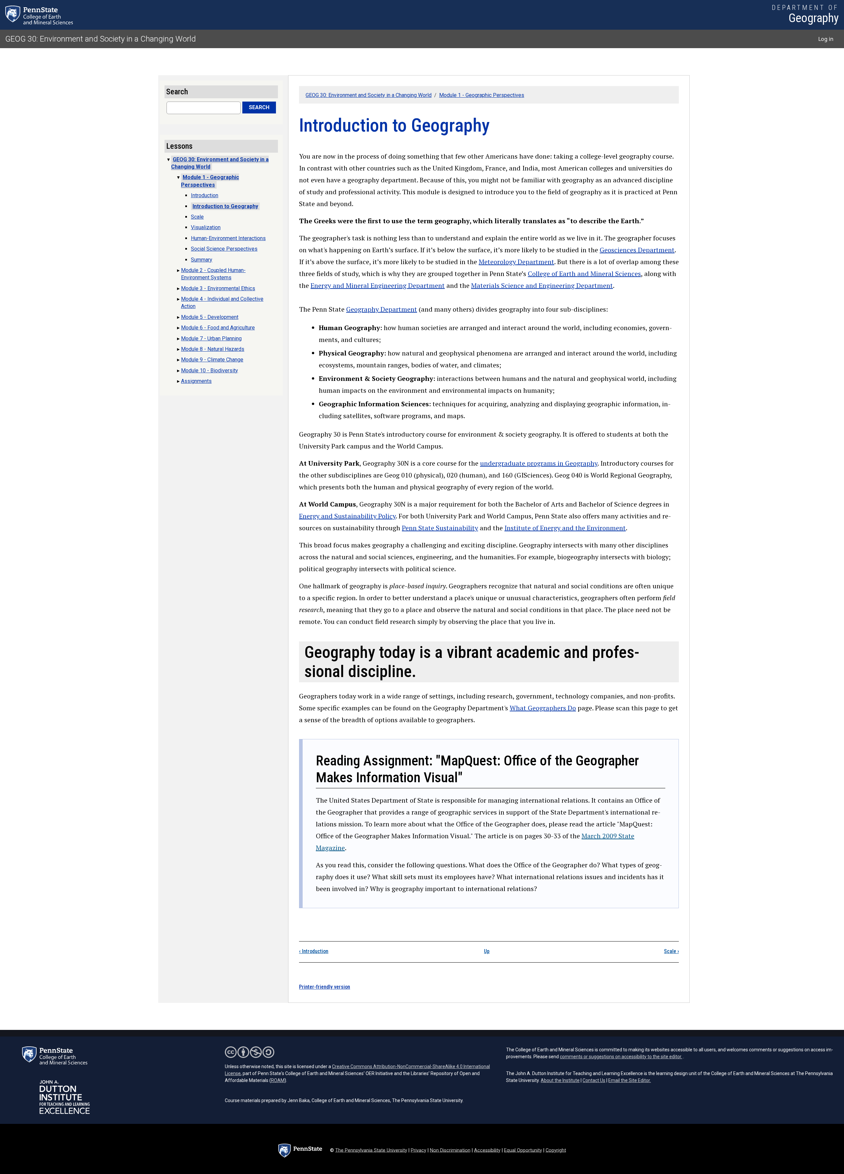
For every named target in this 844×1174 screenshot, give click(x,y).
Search (259, 107)
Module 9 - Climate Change (212, 359)
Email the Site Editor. (629, 1080)
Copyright (556, 1150)
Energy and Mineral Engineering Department (378, 285)
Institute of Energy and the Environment (565, 527)
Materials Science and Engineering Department (542, 285)
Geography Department (381, 309)
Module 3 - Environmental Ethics (218, 288)
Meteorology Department (516, 261)
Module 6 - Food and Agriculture (218, 327)
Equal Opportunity (523, 1150)
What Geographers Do (543, 707)
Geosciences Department (637, 249)
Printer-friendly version (324, 987)
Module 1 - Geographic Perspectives (481, 95)
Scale (671, 951)
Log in (825, 39)
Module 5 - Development (209, 317)
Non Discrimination (450, 1150)
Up (487, 951)
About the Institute (560, 1080)
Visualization (206, 227)
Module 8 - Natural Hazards (212, 349)
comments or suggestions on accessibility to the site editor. (621, 1056)
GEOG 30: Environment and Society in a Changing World (100, 39)
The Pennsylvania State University (371, 1150)
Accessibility (487, 1150)
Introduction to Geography (225, 206)
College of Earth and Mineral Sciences (584, 273)
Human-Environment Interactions (228, 238)
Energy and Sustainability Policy (347, 515)
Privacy (418, 1150)
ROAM (278, 1080)
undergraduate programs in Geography (538, 463)
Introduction (313, 951)
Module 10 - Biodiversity (209, 370)
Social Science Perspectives (224, 249)
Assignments (196, 381)
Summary (201, 260)
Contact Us (594, 1080)
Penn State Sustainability (440, 527)
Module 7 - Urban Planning (211, 338)
